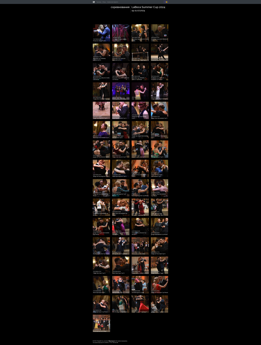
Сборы (104, 2)
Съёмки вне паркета (112, 2)
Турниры (98, 2)
